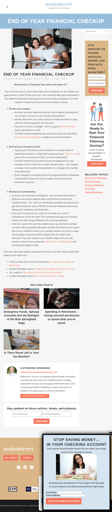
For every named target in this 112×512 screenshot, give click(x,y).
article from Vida (67, 126)
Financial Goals (93, 182)
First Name (51, 492)
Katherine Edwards (23, 78)
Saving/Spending (94, 192)
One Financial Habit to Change (49, 276)
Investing (90, 189)
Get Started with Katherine (33, 396)
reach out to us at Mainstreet (58, 242)
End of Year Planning (96, 178)
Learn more (96, 164)
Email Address (53, 495)
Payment (27, 458)
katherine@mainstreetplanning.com (38, 372)
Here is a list (71, 154)
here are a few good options (27, 137)
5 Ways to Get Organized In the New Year (55, 269)
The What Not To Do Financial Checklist (42, 272)
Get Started (11, 458)
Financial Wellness (94, 185)
